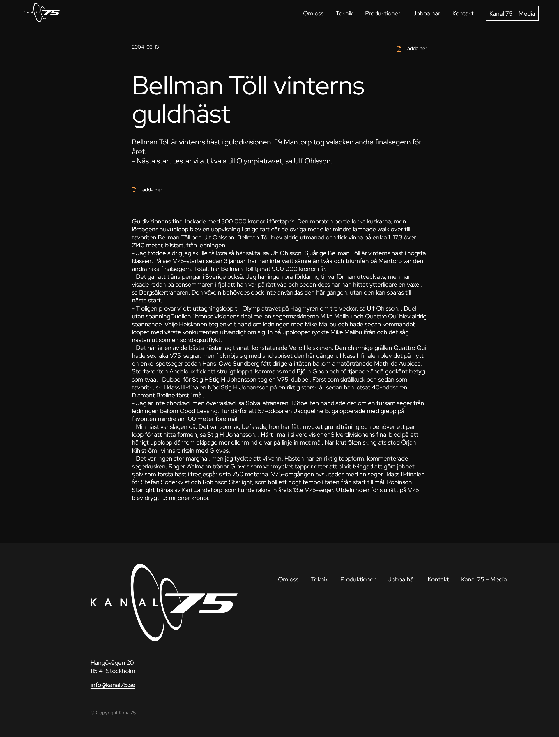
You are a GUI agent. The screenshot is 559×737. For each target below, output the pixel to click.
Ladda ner (415, 48)
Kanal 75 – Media (512, 13)
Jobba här (426, 13)
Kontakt (463, 13)
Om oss (313, 13)
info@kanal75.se (113, 685)
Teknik (344, 13)
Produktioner (382, 13)
